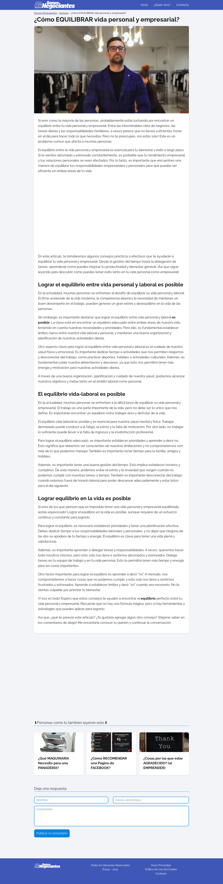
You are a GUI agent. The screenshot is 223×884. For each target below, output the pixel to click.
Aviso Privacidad (161, 865)
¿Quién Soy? (162, 5)
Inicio (144, 5)
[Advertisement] (111, 213)
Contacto (182, 5)
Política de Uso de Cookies (161, 869)
